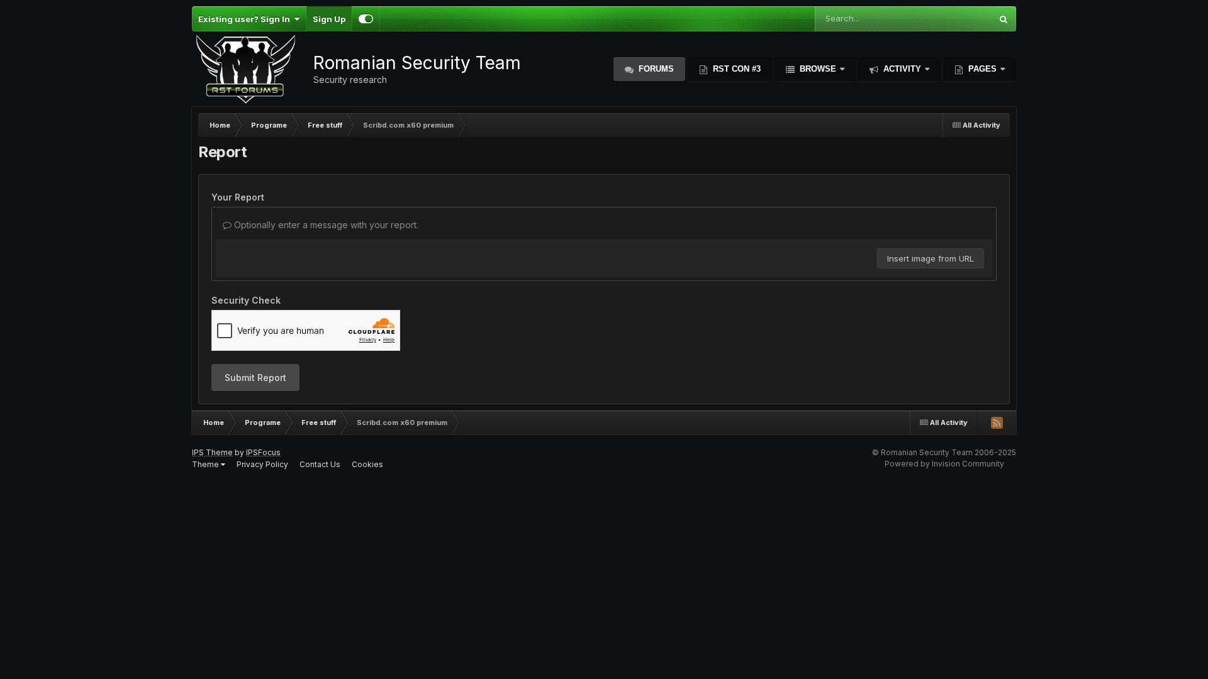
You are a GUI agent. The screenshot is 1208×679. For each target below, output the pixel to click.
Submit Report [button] (255, 377)
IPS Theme (212, 452)
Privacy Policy (262, 464)
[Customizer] (365, 18)
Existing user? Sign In (246, 19)
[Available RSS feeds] (996, 422)
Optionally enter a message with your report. (325, 224)
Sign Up (329, 19)
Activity (902, 69)
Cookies (367, 464)
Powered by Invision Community (944, 463)
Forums (655, 69)
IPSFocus (263, 452)
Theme (206, 464)
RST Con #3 (735, 69)
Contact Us (319, 464)
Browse (818, 69)
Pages (982, 69)
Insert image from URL (930, 258)
